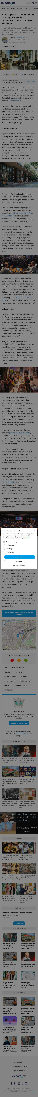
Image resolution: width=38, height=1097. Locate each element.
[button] (19, 566)
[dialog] (19, 548)
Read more (27, 538)
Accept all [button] (19, 557)
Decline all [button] (19, 561)
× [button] (34, 530)
